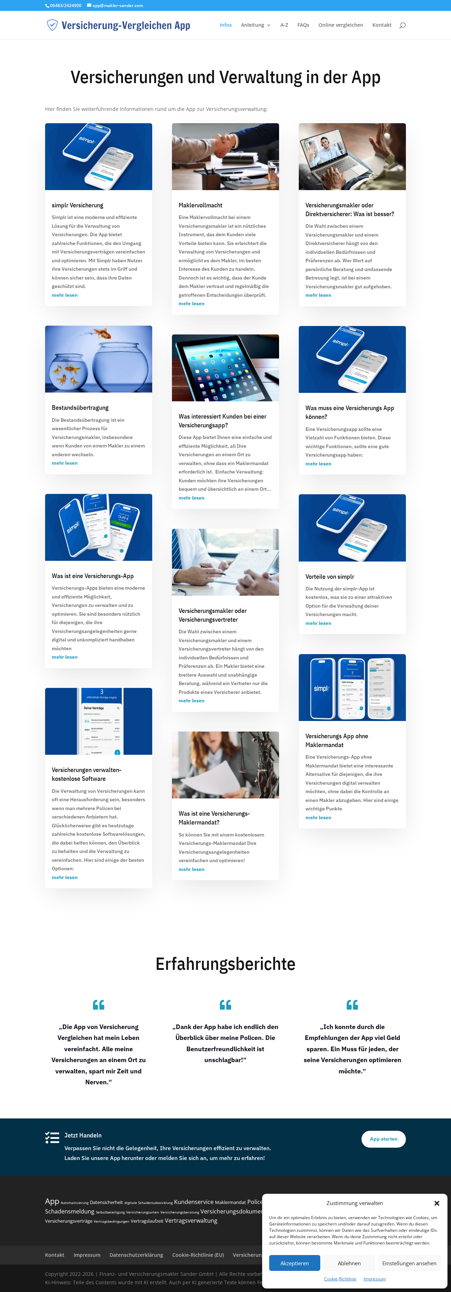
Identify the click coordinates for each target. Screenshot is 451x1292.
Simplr (59, 217)
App (52, 1201)
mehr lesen (65, 295)
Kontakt (382, 25)
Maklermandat (252, 463)
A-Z (284, 25)
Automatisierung (74, 1202)
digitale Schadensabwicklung (148, 1202)
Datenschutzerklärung (136, 1255)
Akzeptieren (294, 1263)
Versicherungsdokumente (235, 1211)
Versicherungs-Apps (75, 588)
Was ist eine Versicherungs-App (93, 576)
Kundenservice (194, 1202)
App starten (383, 1139)
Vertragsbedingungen (111, 1221)
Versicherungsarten (142, 1212)
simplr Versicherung (77, 205)
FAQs (303, 25)
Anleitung (252, 25)
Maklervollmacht (200, 205)
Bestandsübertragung (80, 407)
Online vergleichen (341, 25)
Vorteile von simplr (329, 576)
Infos (226, 25)
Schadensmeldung (69, 1211)
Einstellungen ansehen (409, 1263)
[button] (436, 1203)
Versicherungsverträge (68, 1221)
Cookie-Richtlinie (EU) (198, 1255)
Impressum (375, 1279)
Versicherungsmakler (203, 226)
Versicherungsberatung (179, 1212)
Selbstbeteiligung (110, 1212)
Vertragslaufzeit (147, 1221)
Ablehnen (349, 1263)
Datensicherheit (106, 1202)
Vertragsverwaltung (191, 1220)
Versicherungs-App (338, 757)
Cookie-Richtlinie (340, 1279)
